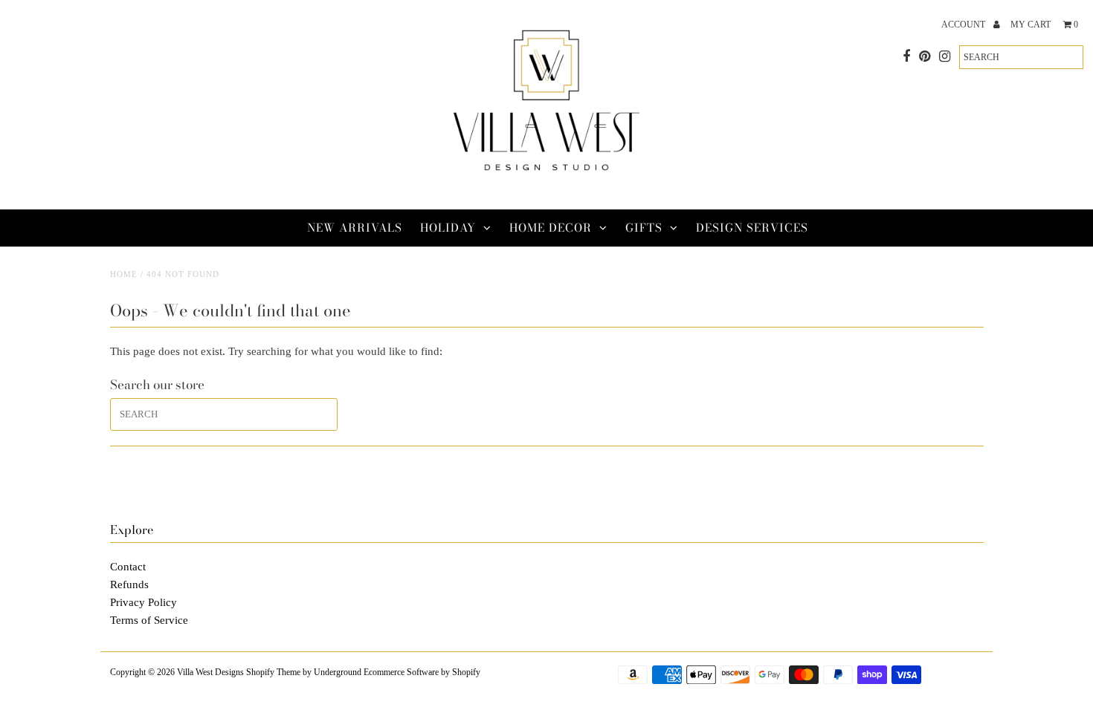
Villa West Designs (210, 672)
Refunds (129, 584)
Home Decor (550, 227)
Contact (128, 567)
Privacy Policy (143, 602)
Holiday (448, 227)
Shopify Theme (273, 672)
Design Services (752, 227)
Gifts (643, 227)
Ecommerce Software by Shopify (422, 672)
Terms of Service (149, 620)
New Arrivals (354, 227)
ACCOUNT (964, 24)
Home (124, 274)
